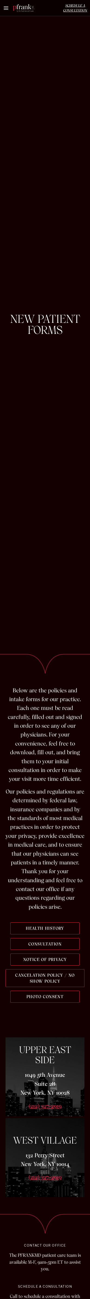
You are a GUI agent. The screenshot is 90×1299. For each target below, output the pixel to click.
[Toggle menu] (6, 8)
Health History (45, 928)
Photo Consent (45, 996)
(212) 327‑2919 (45, 1106)
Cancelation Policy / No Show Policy (45, 978)
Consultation (45, 944)
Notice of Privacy (45, 959)
